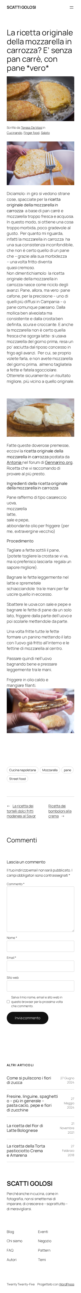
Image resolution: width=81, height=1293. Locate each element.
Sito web (13, 977)
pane (67, 770)
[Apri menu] (71, 7)
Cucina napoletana (22, 770)
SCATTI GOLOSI (21, 7)
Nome (12, 937)
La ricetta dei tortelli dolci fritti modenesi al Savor (21, 810)
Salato (45, 133)
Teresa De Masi (31, 127)
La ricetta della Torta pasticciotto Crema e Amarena (26, 1150)
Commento (16, 884)
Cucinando (14, 133)
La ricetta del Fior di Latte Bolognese (25, 1127)
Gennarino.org (58, 462)
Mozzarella (50, 770)
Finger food (31, 133)
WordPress (66, 1284)
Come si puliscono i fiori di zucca (29, 1080)
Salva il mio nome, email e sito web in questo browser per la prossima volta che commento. (37, 1001)
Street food (17, 779)
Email (11, 957)
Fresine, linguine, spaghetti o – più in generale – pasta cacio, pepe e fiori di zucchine (32, 1103)
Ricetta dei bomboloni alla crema (60, 810)
